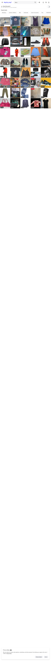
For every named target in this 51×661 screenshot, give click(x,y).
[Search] (35, 2)
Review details (38, 657)
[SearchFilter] (39, 2)
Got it (46, 657)
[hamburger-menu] (2, 2)
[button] (43, 2)
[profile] (49, 2)
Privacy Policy (9, 653)
